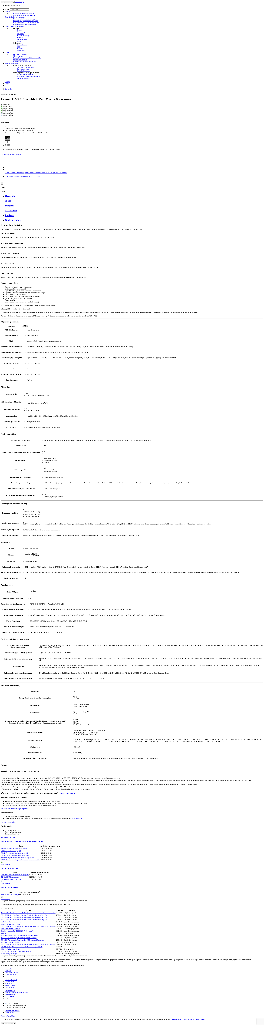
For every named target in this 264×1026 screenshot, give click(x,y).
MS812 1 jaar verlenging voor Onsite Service (16, 951)
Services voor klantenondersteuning (24, 61)
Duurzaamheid (10, 982)
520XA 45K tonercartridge (10, 894)
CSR (6, 976)
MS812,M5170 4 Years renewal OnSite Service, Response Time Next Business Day (28, 913)
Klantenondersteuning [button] (12, 63)
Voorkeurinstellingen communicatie (16, 992)
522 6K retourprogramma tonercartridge (14, 848)
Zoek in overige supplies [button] (9, 868)
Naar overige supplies (8, 837)
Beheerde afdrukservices (21, 54)
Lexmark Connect (11, 980)
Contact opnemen (10, 974)
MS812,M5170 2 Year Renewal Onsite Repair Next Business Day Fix (24, 915)
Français (7, 82)
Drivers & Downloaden (25, 74)
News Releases (10, 994)
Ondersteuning (10, 987)
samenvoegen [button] (5, 864)
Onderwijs (20, 37)
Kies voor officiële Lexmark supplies (25, 19)
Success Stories (10, 985)
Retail (19, 41)
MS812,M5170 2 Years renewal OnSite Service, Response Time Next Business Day (28, 944)
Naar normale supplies (8, 822)
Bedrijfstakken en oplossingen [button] (15, 26)
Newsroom (8, 983)
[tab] (134, 196)
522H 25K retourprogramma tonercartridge (15, 855)
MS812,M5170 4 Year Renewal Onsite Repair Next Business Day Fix (24, 920)
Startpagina (8, 89)
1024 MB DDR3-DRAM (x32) (11, 942)
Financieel (20, 34)
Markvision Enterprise (24, 78)
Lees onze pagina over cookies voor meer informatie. (188, 1019)
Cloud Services (22, 45)
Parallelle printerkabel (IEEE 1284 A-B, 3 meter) (17, 931)
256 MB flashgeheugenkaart (10, 949)
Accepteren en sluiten (8, 1023)
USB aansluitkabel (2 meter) (10, 929)
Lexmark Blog (9, 996)
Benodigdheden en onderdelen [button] (15, 17)
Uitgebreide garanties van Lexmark (24, 24)
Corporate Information (12, 1011)
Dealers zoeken (10, 991)
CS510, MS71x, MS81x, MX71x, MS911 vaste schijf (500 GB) (22, 947)
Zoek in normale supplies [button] (9, 887)
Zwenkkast (4, 933)
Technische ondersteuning (25, 67)
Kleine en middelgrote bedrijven (23, 13)
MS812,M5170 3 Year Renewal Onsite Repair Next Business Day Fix (24, 917)
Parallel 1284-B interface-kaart (11, 924)
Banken (19, 30)
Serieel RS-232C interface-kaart (11, 922)
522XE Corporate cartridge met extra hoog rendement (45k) (20, 860)
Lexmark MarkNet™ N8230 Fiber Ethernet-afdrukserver (19, 935)
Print (18, 47)
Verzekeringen (22, 32)
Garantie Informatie (23, 71)
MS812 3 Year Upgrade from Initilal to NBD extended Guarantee (22, 940)
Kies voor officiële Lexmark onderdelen (26, 22)
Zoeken (7, 5)
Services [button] (7, 52)
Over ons (8, 971)
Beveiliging (21, 50)
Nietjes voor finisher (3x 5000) (11, 879)
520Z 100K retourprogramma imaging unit (15, 875)
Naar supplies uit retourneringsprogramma (14, 809)
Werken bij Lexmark (11, 972)
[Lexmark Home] (18, 2)
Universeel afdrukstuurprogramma (28, 76)
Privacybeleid (9, 1012)
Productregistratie (23, 69)
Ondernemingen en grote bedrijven (24, 15)
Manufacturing (22, 39)
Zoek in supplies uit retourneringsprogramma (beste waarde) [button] (22, 841)
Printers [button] (7, 11)
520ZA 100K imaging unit (9, 877)
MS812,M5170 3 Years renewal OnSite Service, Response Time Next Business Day (28, 926)
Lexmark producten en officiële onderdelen (27, 58)
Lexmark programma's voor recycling (25, 21)
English (7, 83)
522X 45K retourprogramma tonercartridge (15, 853)
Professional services (20, 60)
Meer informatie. (77, 818)
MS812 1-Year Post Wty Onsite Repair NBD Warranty (19, 938)
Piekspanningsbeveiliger (9, 954)
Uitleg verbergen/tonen (66, 793)
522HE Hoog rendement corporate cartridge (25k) (17, 857)
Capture (19, 48)
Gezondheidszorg (23, 35)
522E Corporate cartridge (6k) (11, 851)
